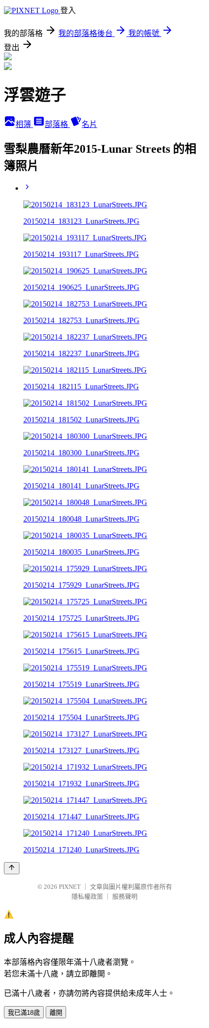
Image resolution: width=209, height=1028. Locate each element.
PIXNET (70, 886)
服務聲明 (125, 896)
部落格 (57, 124)
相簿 (24, 124)
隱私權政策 (87, 896)
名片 (89, 124)
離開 (56, 1012)
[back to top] (11, 868)
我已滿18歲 (24, 1012)
